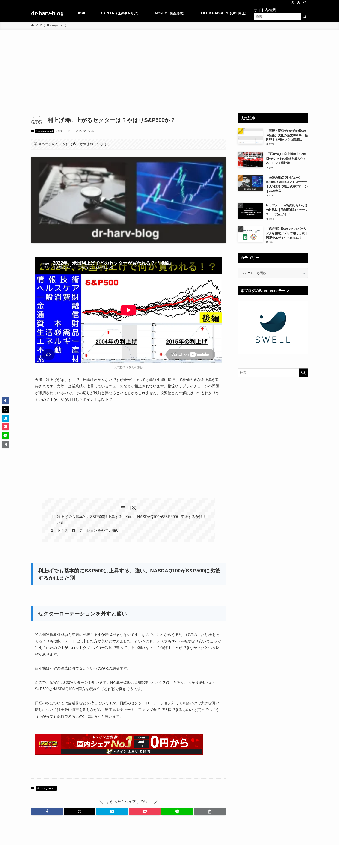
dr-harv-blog (47, 13)
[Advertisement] (169, 64)
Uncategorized (44, 131)
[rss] (299, 2)
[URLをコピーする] (210, 811)
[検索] (305, 2)
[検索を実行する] (304, 16)
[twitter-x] (293, 2)
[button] (47, 811)
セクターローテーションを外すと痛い (88, 530)
